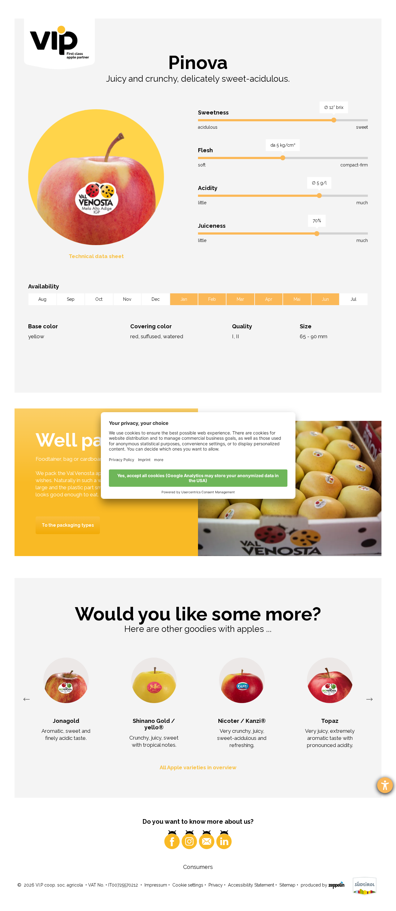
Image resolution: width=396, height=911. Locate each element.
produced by (315, 885)
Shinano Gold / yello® (154, 724)
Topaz (329, 721)
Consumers (198, 867)
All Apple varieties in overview (198, 767)
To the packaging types (68, 525)
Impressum (155, 885)
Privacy (216, 885)
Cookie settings (187, 885)
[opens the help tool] (385, 785)
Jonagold (66, 721)
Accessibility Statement (251, 885)
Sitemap (287, 885)
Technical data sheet (96, 256)
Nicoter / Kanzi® (242, 721)
